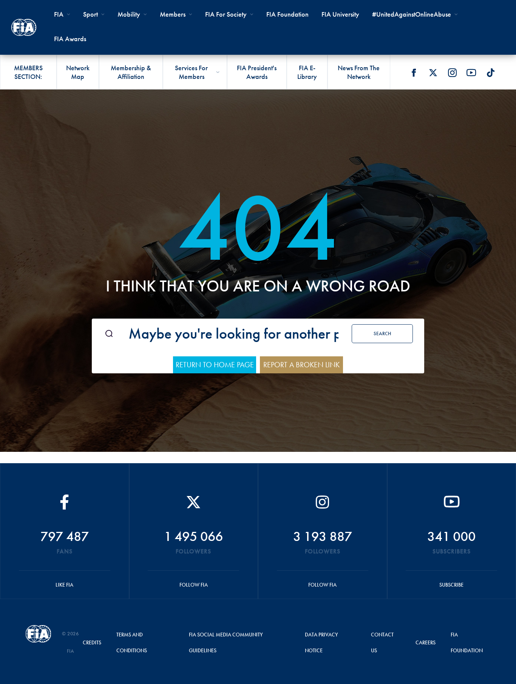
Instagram (452, 72)
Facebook (413, 72)
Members (172, 14)
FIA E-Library (307, 72)
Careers (426, 642)
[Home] (23, 27)
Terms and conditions (131, 642)
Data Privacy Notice (321, 642)
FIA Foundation (287, 14)
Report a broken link (301, 365)
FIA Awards (70, 38)
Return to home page (215, 365)
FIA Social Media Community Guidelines (226, 642)
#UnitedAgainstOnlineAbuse (411, 14)
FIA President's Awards (257, 72)
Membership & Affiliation (131, 72)
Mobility (128, 14)
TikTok (490, 72)
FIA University (340, 14)
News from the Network (359, 72)
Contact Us (382, 642)
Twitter (433, 72)
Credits (92, 642)
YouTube (471, 72)
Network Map (78, 72)
